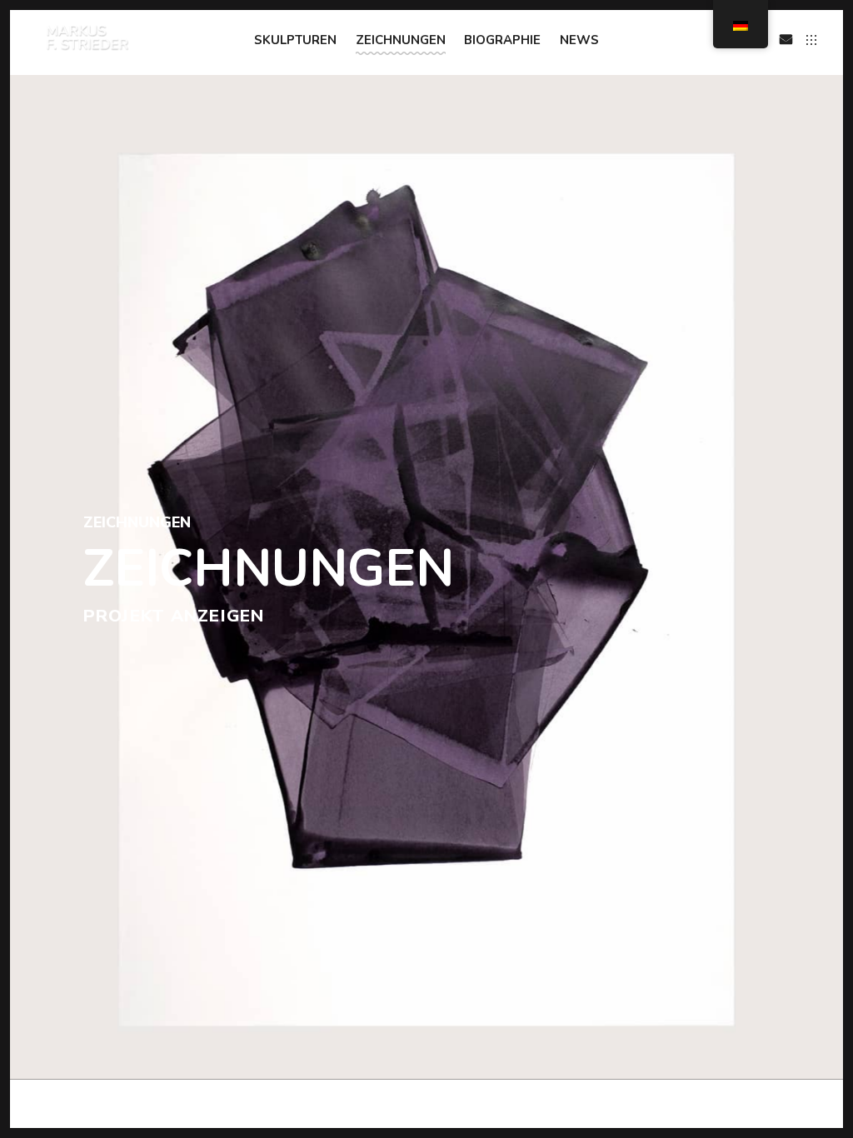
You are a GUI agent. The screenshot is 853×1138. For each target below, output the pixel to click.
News (579, 40)
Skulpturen (295, 40)
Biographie (502, 40)
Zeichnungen (401, 40)
